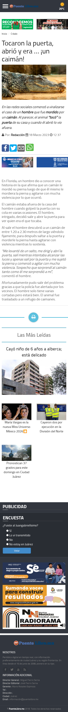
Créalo (14, 33)
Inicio (4, 33)
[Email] (21, 147)
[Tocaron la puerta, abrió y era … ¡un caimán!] (5, 147)
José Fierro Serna (20, 683)
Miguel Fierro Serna (21, 680)
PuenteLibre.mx (17, 708)
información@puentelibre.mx (20, 699)
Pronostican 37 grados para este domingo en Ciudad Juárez (16, 469)
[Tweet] (13, 147)
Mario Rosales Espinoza (19, 686)
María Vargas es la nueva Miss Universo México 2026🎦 (16, 426)
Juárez (10, 696)
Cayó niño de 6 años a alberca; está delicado (34, 352)
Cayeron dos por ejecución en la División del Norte (51, 426)
